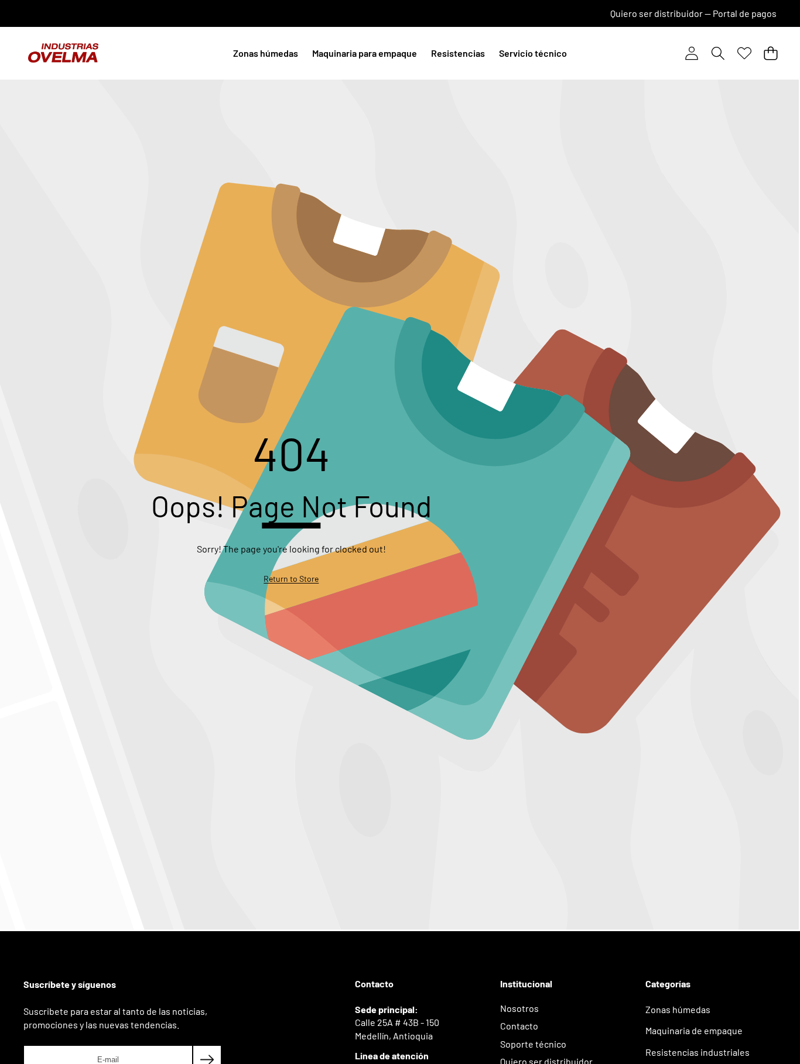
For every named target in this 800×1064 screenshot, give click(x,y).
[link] (291, 579)
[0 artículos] (770, 53)
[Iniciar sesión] (691, 53)
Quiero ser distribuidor (656, 13)
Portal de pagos (745, 13)
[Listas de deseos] (744, 53)
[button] (718, 53)
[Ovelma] (63, 53)
